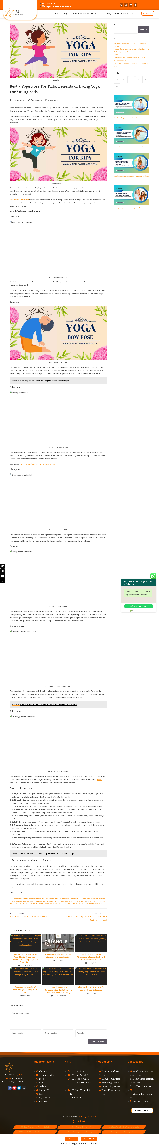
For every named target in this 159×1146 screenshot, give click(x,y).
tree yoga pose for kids (46, 903)
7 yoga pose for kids (21, 899)
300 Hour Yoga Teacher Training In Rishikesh (37, 464)
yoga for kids (60, 903)
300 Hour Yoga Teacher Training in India (124, 1127)
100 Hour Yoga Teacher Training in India (35, 1127)
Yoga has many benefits (19, 200)
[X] (117, 79)
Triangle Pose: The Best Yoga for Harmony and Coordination (58, 955)
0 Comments (53, 100)
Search (117, 25)
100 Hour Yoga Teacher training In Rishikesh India (131, 118)
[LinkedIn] (135, 5)
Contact (129, 13)
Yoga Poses (37, 100)
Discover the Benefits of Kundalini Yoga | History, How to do (25, 989)
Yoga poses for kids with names (90, 903)
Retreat (78, 13)
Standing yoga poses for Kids (26, 903)
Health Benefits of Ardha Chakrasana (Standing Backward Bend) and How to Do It (91, 957)
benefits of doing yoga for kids (40, 899)
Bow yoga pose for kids (60, 899)
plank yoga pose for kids (77, 901)
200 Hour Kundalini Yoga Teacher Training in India (79, 1132)
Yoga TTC (67, 13)
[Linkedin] (19, 1088)
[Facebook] (121, 5)
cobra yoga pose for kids (22, 901)
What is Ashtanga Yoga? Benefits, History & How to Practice (91, 988)
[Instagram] (126, 5)
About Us (118, 13)
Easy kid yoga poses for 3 (41, 901)
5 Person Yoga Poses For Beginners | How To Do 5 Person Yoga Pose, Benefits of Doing (58, 990)
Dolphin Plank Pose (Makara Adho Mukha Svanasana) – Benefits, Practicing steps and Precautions (25, 958)
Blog (109, 13)
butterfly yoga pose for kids (80, 899)
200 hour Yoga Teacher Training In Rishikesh (131, 147)
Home (57, 13)
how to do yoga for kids (59, 901)
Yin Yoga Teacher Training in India (123, 1132)
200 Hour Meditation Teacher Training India (35, 1132)
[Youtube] (130, 5)
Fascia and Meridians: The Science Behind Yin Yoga (131, 49)
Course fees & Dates (94, 13)
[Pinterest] (145, 79)
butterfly (100, 780)
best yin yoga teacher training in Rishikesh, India (131, 208)
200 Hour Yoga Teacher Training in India (79, 1127)
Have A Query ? (142, 1110)
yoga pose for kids (71, 903)
